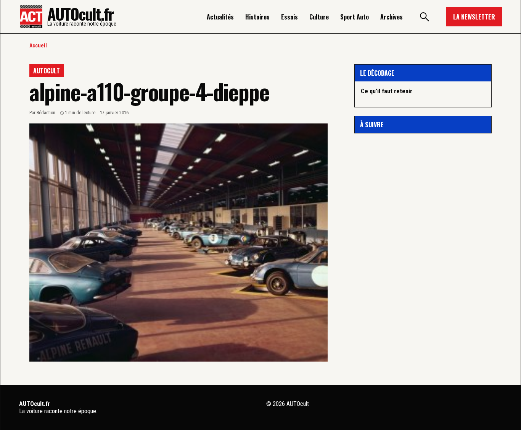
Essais (289, 16)
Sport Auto (354, 16)
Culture (319, 16)
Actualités (220, 16)
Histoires (257, 16)
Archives (391, 16)
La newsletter (474, 16)
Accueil (38, 45)
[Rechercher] (424, 17)
